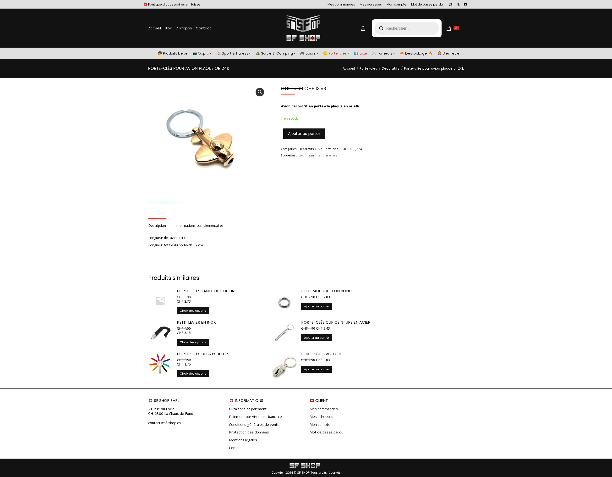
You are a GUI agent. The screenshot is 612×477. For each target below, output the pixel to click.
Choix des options (193, 311)
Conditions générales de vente (254, 424)
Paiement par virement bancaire (255, 416)
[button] (260, 92)
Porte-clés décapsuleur (202, 354)
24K (301, 155)
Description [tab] (157, 225)
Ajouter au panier (304, 133)
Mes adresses (321, 416)
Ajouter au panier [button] (316, 306)
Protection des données (249, 432)
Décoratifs (306, 149)
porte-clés (331, 155)
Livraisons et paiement (248, 409)
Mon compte (320, 424)
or (320, 155)
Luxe (318, 149)
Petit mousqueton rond (326, 291)
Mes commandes (324, 409)
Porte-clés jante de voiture (206, 291)
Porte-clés (331, 149)
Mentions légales (243, 440)
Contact (235, 447)
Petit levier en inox (196, 322)
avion (311, 155)
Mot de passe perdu (326, 432)
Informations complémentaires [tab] (199, 225)
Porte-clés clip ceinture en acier (335, 322)
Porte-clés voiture (321, 354)
